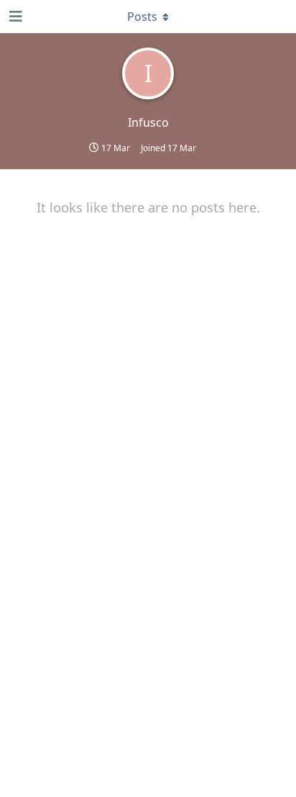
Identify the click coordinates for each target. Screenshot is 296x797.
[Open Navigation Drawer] (14, 16)
